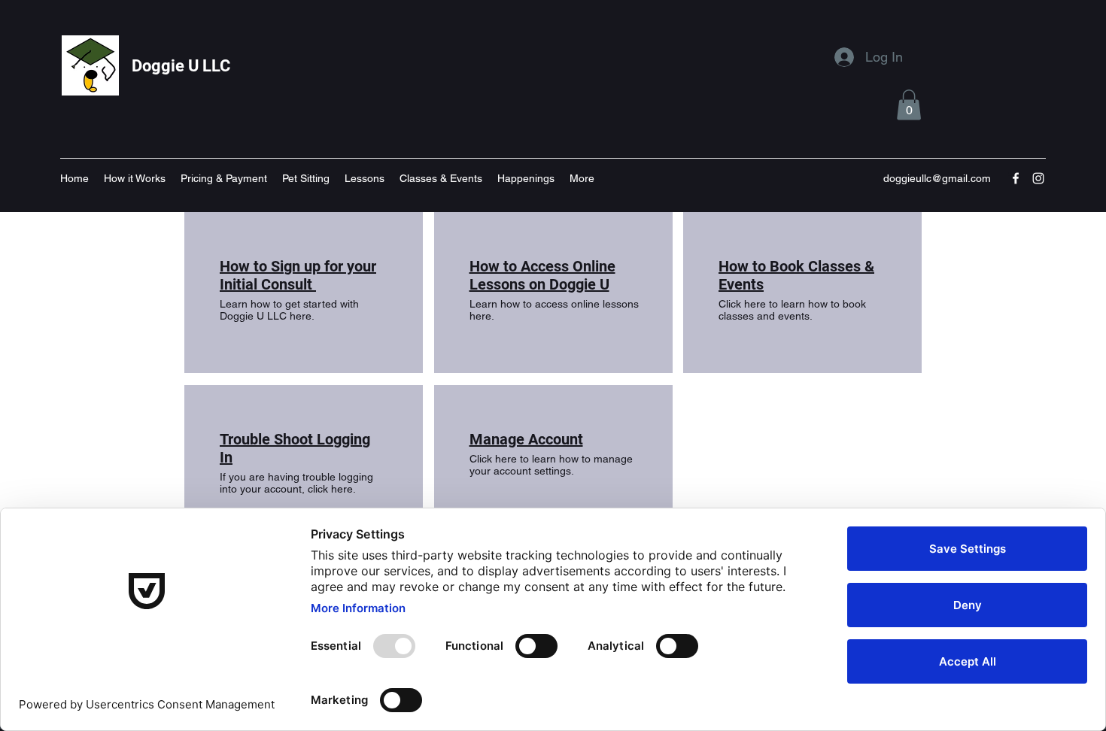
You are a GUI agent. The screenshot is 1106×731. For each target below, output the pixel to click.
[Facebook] (1015, 178)
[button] (909, 104)
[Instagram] (1038, 178)
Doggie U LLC (181, 65)
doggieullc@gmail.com (937, 178)
